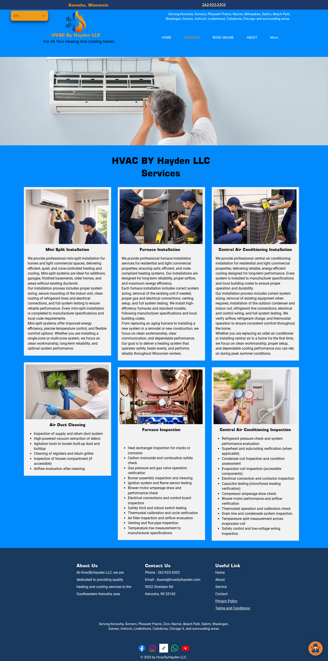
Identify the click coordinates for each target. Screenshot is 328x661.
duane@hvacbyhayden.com (178, 580)
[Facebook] (141, 648)
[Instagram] (152, 648)
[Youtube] (185, 648)
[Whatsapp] (174, 648)
